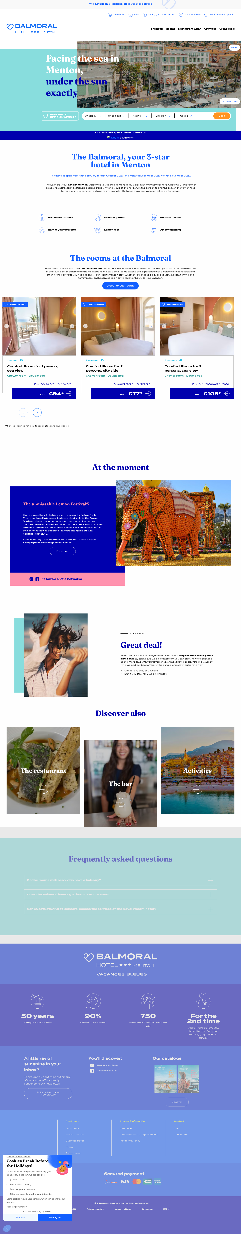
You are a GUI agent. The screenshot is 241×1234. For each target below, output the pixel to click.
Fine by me (55, 1217)
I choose (20, 1217)
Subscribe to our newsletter (48, 1093)
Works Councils (75, 1134)
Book (222, 116)
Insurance (126, 1128)
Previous (6, 326)
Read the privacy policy (17, 1207)
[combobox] (139, 116)
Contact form (182, 1134)
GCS (73, 1209)
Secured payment (124, 1174)
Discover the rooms (120, 285)
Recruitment (73, 1153)
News (234, 47)
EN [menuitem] (165, 1209)
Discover (62, 551)
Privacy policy (95, 1209)
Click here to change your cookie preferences (121, 1203)
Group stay (72, 1128)
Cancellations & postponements (139, 1134)
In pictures (232, 101)
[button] (7, 1228)
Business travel (75, 1141)
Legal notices (123, 1209)
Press (69, 1147)
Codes (184, 116)
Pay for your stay (130, 1141)
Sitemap (147, 1209)
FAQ (176, 1128)
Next (72, 326)
